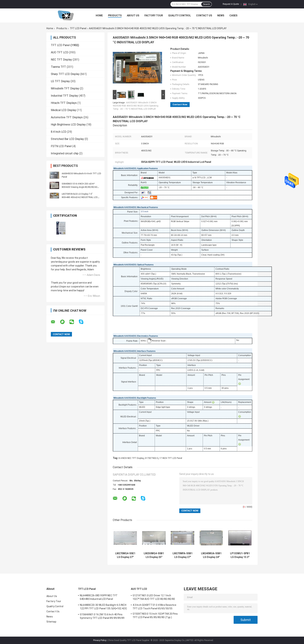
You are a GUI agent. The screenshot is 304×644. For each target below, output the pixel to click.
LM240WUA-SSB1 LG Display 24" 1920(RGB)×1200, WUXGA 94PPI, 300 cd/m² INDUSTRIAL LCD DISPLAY (211, 555)
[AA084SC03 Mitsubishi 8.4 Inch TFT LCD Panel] (54, 175)
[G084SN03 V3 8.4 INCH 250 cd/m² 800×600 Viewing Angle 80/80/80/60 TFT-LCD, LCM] (54, 185)
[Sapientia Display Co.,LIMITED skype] (83, 321)
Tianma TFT (58, 66)
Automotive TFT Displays (67, 117)
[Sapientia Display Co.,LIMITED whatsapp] (64, 322)
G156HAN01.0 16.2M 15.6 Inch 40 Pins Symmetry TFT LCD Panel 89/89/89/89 (102, 616)
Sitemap (51, 621)
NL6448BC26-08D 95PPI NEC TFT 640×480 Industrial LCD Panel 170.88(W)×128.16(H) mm (99, 597)
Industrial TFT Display (64, 95)
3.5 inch (144, 211)
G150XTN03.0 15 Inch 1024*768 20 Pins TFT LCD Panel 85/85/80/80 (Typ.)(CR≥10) (155, 616)
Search (206, 4)
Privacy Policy (99, 640)
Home (99, 15)
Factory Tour (153, 15)
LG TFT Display (60, 81)
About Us (133, 15)
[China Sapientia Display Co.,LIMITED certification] (60, 228)
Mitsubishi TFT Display (65, 88)
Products (115, 15)
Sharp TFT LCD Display (65, 74)
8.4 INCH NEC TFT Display (131, 458)
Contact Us (204, 15)
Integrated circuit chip (64, 153)
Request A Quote (231, 4)
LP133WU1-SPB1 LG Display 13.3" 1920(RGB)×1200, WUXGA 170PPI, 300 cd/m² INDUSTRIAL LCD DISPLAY (240, 555)
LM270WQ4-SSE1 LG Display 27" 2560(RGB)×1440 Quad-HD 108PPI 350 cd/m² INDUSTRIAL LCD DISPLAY (125, 555)
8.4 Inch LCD (58, 131)
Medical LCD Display (63, 110)
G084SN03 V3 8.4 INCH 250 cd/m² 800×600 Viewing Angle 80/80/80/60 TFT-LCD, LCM (79, 187)
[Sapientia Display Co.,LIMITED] (65, 15)
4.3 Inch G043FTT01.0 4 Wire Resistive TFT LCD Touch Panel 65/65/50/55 (154, 607)
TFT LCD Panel (78, 28)
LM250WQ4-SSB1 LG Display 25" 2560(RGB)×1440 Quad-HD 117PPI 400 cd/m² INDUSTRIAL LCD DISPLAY (154, 555)
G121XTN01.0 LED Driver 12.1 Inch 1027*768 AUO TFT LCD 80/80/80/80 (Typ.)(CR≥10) (154, 597)
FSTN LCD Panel (61, 146)
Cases (233, 15)
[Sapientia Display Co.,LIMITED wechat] (73, 322)
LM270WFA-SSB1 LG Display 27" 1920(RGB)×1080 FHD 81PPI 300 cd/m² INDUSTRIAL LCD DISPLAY (183, 555)
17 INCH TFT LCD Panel (170, 458)
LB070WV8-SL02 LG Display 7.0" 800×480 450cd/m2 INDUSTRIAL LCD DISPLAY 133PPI (80, 197)
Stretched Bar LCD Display (67, 139)
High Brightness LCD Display (68, 124)
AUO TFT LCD (59, 52)
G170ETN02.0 (151, 458)
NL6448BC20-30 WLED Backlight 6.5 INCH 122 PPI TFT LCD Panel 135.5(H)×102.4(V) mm (103, 607)
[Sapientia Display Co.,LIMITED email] (55, 322)
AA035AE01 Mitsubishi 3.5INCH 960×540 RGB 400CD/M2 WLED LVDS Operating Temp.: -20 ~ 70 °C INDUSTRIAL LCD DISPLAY (135, 105)
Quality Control (179, 15)
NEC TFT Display (61, 59)
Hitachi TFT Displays (64, 103)
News (220, 15)
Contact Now (180, 104)
